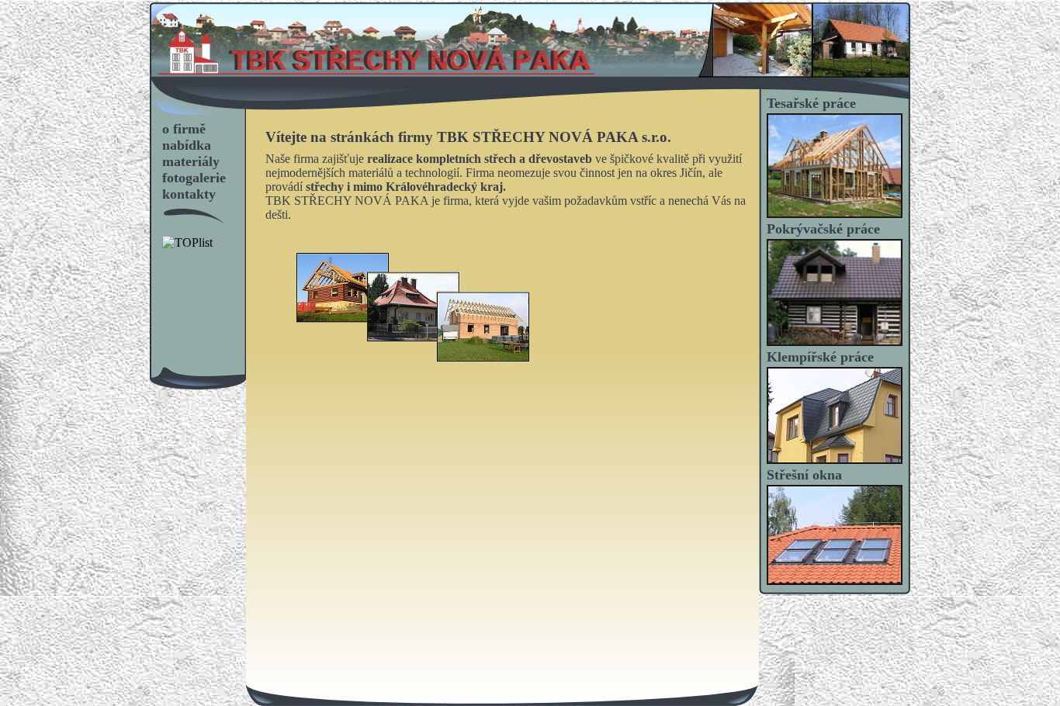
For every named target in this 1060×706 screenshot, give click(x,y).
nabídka (186, 145)
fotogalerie (194, 177)
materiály (191, 161)
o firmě (184, 129)
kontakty (189, 194)
